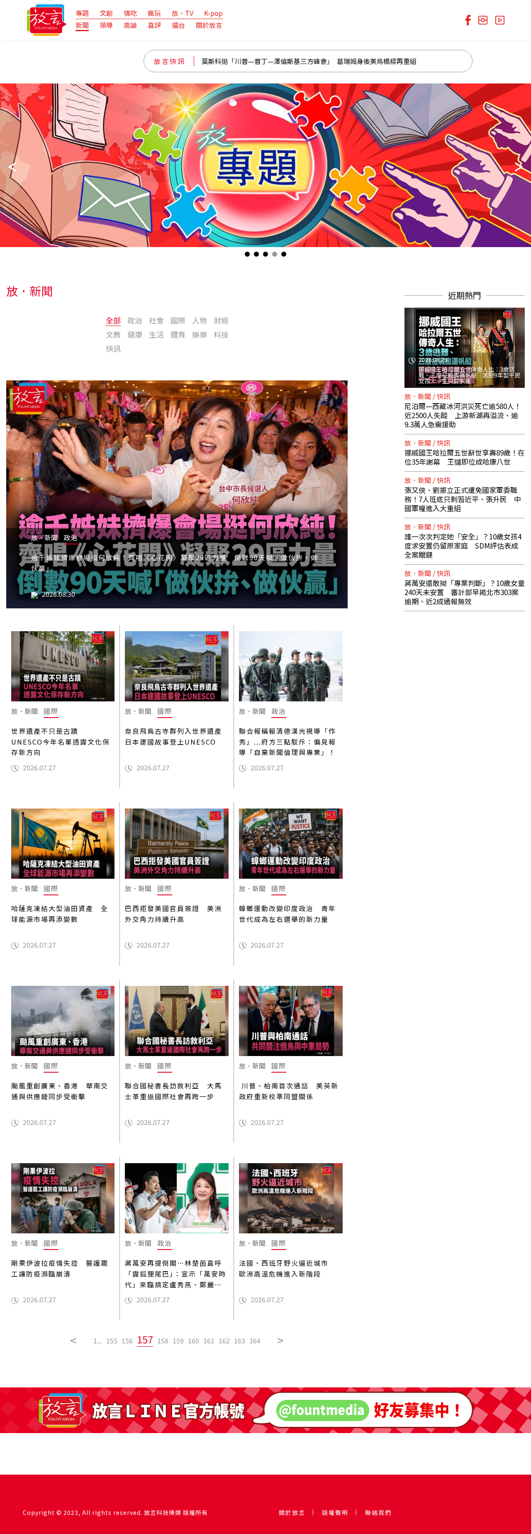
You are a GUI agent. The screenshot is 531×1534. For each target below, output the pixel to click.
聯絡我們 (378, 1512)
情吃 (130, 13)
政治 (134, 320)
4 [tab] (274, 256)
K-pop (213, 13)
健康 (134, 334)
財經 (221, 320)
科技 (221, 334)
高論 (130, 25)
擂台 (178, 25)
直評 (154, 25)
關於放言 (209, 25)
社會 (156, 320)
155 (111, 1340)
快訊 (113, 348)
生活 (156, 334)
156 (127, 1340)
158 (162, 1340)
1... (97, 1340)
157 (145, 1339)
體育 (178, 334)
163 (239, 1340)
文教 (113, 334)
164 (255, 1340)
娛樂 (199, 334)
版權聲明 (335, 1512)
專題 (82, 13)
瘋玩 (154, 13)
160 (193, 1340)
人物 (199, 320)
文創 (106, 13)
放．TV (182, 13)
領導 (106, 25)
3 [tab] (265, 256)
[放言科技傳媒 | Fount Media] (47, 19)
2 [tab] (256, 256)
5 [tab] (283, 256)
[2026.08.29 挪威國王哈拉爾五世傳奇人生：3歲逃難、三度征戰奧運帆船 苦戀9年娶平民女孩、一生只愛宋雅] (464, 343)
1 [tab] (247, 256)
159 (178, 1340)
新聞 (82, 25)
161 (208, 1340)
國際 (178, 320)
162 (224, 1340)
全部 (113, 320)
